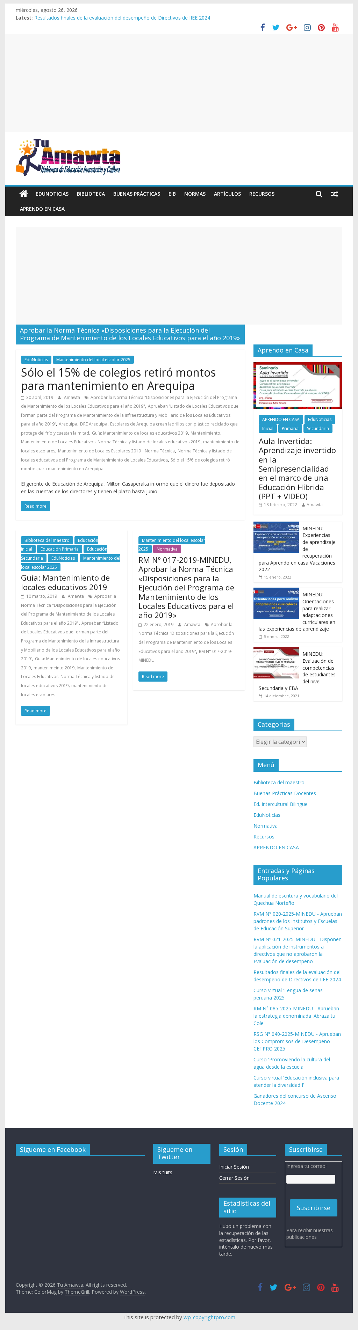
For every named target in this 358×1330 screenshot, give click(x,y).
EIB (172, 193)
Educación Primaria (60, 549)
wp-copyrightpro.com (209, 1317)
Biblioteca (91, 193)
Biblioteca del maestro (47, 540)
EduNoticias (52, 193)
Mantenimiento (205, 433)
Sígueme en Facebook (53, 1149)
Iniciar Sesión (234, 1166)
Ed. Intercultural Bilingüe (280, 804)
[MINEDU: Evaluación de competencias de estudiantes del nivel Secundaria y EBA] (276, 650)
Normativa (167, 549)
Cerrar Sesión (234, 1178)
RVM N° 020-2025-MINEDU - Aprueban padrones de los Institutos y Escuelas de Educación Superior (297, 921)
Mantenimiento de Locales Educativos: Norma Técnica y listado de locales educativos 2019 (110, 442)
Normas (195, 193)
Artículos (227, 193)
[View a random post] (334, 194)
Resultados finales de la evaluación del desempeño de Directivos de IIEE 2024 (122, 17)
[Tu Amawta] (23, 194)
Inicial (267, 428)
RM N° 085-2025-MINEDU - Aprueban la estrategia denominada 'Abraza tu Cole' (296, 1015)
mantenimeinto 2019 (54, 668)
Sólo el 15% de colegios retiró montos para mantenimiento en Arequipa (118, 379)
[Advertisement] (178, 83)
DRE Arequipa (93, 424)
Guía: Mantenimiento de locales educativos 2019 (140, 433)
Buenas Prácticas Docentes (284, 793)
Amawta (72, 397)
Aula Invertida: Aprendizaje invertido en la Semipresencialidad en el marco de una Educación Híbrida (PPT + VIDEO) (297, 468)
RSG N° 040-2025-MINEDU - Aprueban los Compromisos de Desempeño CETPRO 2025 (297, 1041)
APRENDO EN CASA (42, 208)
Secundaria (318, 428)
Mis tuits (162, 1172)
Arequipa (68, 424)
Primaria (290, 428)
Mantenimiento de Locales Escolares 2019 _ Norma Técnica (116, 451)
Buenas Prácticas (136, 193)
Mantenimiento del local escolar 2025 (93, 360)
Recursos (261, 193)
